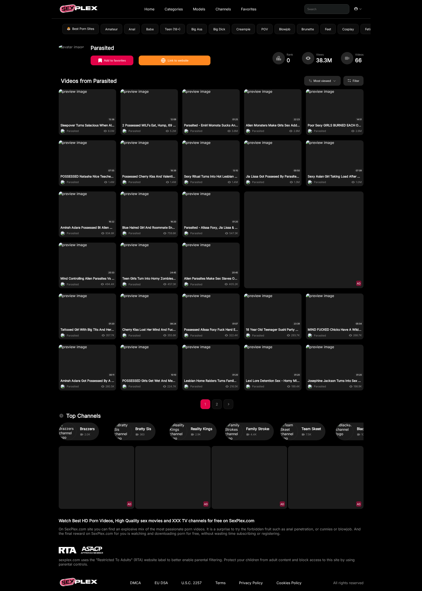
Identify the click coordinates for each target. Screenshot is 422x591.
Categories (174, 9)
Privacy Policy (251, 583)
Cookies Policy (288, 583)
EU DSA (161, 583)
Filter (356, 81)
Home (149, 9)
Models (199, 9)
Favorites (248, 9)
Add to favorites (115, 60)
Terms (220, 583)
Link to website (178, 60)
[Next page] (228, 404)
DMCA (135, 583)
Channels (223, 9)
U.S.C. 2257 (191, 583)
